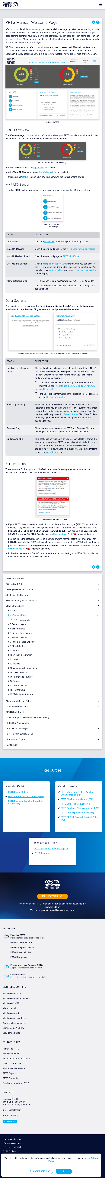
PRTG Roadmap (42, 853)
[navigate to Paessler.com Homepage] (10, 4)
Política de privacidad (12, 1147)
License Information (55, 397)
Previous (93, 22)
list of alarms (45, 172)
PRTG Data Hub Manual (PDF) (75, 803)
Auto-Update (52, 452)
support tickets (56, 270)
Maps (56, 39)
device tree (49, 241)
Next (98, 22)
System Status (71, 414)
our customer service (86, 270)
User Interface (59, 534)
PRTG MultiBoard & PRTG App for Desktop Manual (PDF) (77, 793)
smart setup (34, 29)
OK (64, 1171)
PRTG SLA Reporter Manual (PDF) (77, 799)
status (25, 177)
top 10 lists (38, 167)
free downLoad (52, 896)
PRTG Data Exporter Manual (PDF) (77, 812)
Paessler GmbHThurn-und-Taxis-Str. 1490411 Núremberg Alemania (16, 1102)
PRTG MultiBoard (71, 256)
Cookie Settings (9, 1151)
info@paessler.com (12, 1110)
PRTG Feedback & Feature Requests (51, 848)
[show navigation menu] (100, 4)
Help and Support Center (56, 263)
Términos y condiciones (12, 1143)
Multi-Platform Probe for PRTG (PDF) (26, 796)
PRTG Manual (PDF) (18, 792)
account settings (13, 39)
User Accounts (15, 548)
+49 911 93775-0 (11, 1115)
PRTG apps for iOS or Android (80, 249)
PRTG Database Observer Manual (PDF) (80, 808)
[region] (51, 1165)
